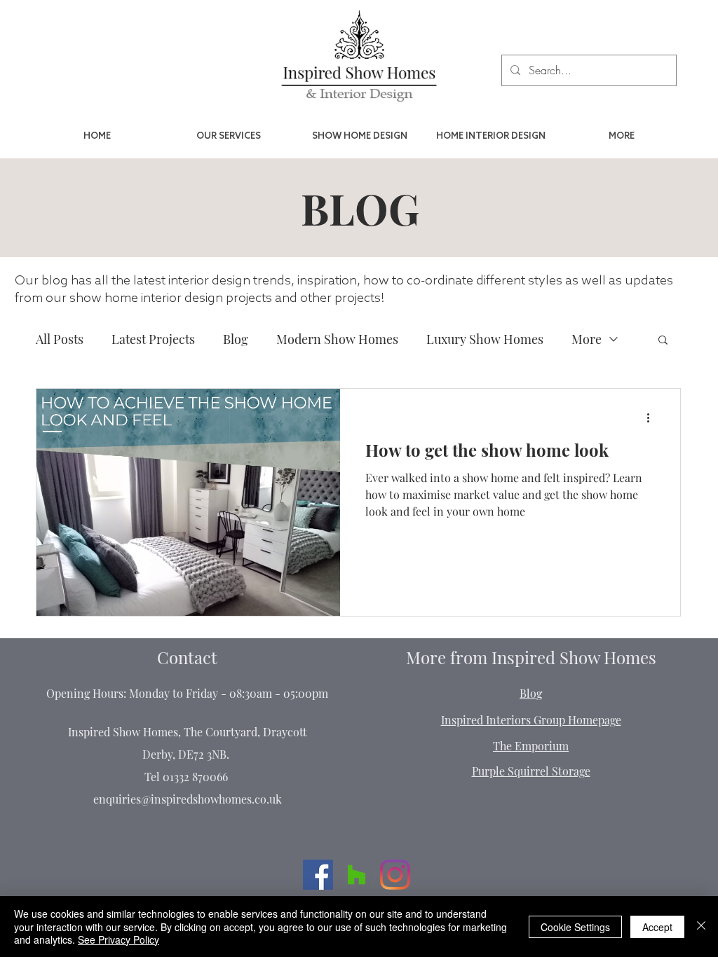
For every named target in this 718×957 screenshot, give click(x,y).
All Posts (59, 339)
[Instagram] (395, 875)
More (586, 339)
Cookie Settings (575, 927)
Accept (657, 927)
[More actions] (652, 417)
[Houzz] (356, 875)
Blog (235, 339)
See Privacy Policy (118, 939)
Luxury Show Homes (484, 339)
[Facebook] (318, 875)
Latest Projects (153, 339)
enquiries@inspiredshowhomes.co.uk (187, 799)
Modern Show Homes (337, 339)
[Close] (701, 926)
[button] (663, 340)
